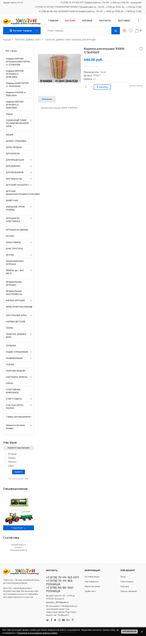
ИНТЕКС (10, 236)
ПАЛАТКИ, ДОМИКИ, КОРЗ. (16, 335)
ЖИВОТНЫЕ (12, 200)
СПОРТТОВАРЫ (14, 399)
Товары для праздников (18, 416)
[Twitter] (55, 620)
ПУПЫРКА (11, 345)
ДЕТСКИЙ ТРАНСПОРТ (17, 185)
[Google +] (68, 620)
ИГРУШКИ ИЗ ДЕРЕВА (17, 230)
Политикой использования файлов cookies (37, 633)
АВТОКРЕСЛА (13, 153)
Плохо (11, 466)
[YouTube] (63, 620)
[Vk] (47, 620)
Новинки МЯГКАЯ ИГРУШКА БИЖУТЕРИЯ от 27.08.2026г (18, 61)
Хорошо (12, 458)
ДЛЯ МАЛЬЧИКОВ (14, 172)
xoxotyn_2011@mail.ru (57, 602)
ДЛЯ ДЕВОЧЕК (13, 166)
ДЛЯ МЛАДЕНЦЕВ (15, 160)
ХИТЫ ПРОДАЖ (14, 147)
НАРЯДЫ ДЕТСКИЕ (15, 321)
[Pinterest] (72, 620)
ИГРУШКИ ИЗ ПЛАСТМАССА (13, 220)
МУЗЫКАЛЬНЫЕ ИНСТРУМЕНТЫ (14, 293)
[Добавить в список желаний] (141, 49)
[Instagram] (59, 620)
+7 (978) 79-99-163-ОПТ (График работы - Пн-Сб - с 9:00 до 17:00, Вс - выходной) (100, 2)
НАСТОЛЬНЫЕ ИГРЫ (16, 315)
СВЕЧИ (9, 383)
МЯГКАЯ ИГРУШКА (15, 300)
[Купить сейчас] (136, 86)
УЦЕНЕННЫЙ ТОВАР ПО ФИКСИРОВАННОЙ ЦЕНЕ (17, 123)
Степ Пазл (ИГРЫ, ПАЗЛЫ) (15, 406)
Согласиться (129, 631)
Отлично (12, 454)
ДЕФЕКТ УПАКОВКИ (16, 141)
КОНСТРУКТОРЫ (14, 248)
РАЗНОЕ (10, 364)
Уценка (9, 114)
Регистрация (126, 581)
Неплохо (12, 462)
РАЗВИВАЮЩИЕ (14, 358)
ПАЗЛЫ (9, 328)
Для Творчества (14, 178)
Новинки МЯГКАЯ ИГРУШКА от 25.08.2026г (14, 74)
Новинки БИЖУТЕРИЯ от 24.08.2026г (17, 84)
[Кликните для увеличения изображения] (59, 68)
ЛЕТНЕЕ (10, 255)
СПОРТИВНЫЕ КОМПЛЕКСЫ (13, 391)
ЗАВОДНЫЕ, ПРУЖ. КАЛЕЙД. (15, 208)
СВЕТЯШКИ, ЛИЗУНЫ (16, 377)
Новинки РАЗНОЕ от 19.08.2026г (16, 94)
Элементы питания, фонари (15, 427)
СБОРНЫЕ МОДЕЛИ (15, 371)
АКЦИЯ (9, 135)
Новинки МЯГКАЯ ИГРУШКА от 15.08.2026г (14, 104)
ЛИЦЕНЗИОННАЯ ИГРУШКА (14, 262)
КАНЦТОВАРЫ (13, 242)
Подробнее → (18, 528)
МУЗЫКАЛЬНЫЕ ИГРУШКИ (14, 283)
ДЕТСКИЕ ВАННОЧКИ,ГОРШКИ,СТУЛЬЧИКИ (18, 193)
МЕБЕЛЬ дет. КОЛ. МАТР (15, 272)
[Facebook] (51, 620)
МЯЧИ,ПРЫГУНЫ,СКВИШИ (18, 307)
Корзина (124, 586)
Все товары (11, 51)
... (137, 21)
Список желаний (128, 591)
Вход (123, 576)
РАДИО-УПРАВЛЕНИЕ (17, 352)
